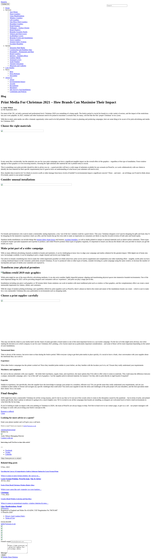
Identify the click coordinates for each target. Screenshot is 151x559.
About (12, 80)
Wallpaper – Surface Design (19, 28)
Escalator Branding (16, 44)
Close (3, 413)
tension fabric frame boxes (46, 240)
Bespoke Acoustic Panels (18, 32)
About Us (8, 78)
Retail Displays (15, 30)
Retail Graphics (15, 54)
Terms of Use (10, 518)
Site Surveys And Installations (20, 90)
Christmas (5, 492)
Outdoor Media (15, 58)
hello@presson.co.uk (29, 426)
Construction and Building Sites (21, 50)
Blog (11, 72)
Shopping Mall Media (17, 48)
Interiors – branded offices (19, 56)
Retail (19, 506)
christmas (4, 430)
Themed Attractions (16, 64)
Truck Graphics (15, 40)
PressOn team (24, 479)
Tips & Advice (35, 479)
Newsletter (13, 76)
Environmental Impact (17, 82)
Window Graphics (16, 18)
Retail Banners (15, 26)
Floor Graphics (15, 14)
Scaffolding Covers (16, 36)
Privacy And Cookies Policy (15, 516)
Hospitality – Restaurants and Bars (22, 52)
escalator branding (71, 240)
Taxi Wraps (14, 12)
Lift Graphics (14, 20)
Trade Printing (15, 62)
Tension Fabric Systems (18, 42)
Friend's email (6, 541)
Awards (12, 84)
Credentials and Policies (18, 92)
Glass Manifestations (17, 16)
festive (9, 430)
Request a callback (7, 411)
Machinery (13, 88)
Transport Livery (15, 60)
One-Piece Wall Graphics (18, 22)
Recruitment (14, 86)
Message (4, 553)
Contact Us (5, 4)
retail (13, 430)
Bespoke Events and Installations (21, 38)
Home (7, 8)
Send (3, 555)
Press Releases (15, 74)
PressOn (4, 2)
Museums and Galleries (18, 66)
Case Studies (9, 68)
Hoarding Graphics (16, 24)
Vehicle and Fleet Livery (18, 34)
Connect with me (7, 438)
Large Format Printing (9, 479)
